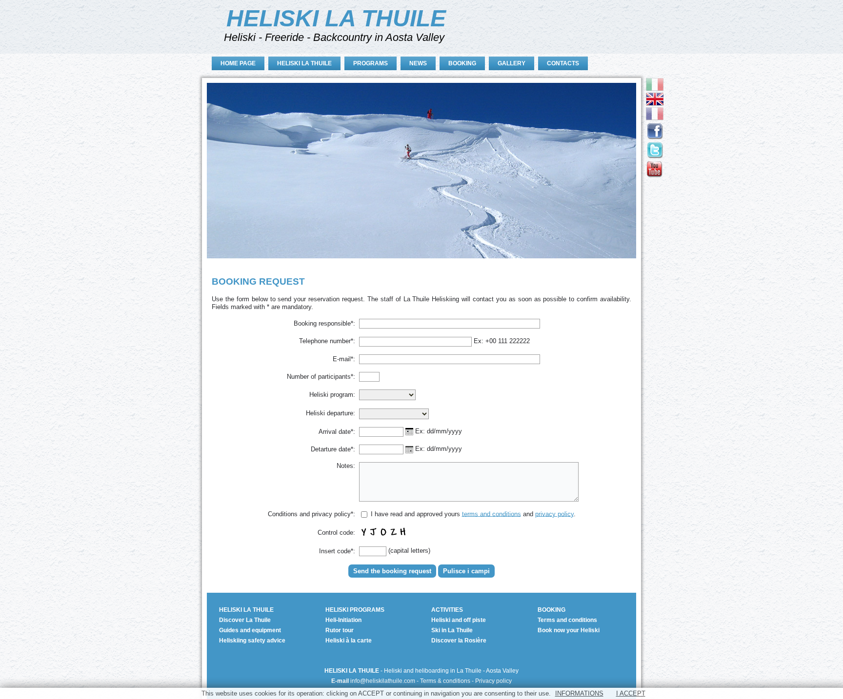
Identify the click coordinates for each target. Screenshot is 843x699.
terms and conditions (491, 513)
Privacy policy (493, 681)
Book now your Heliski (569, 630)
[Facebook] (654, 137)
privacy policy (554, 513)
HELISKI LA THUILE (336, 18)
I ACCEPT (630, 693)
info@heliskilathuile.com (382, 681)
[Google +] (654, 175)
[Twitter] (654, 156)
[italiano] (654, 89)
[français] (654, 118)
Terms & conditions (445, 681)
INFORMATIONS (579, 693)
